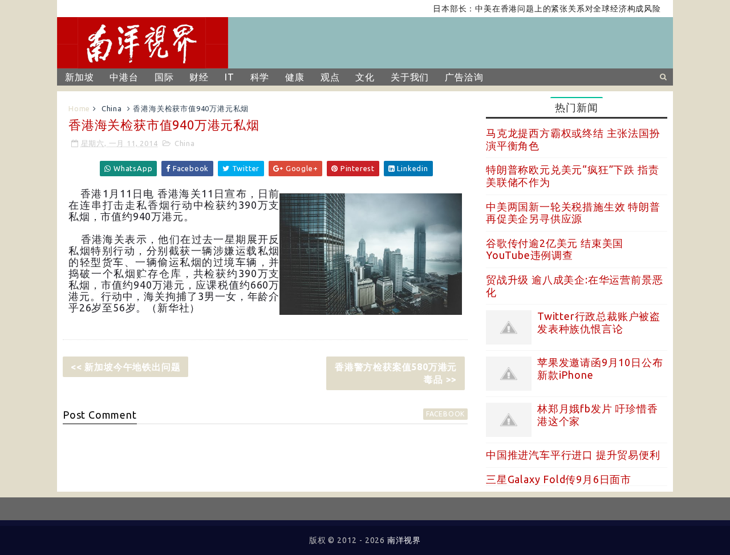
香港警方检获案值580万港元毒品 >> (396, 373)
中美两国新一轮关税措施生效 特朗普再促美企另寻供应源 (573, 213)
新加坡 (79, 77)
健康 (295, 77)
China (112, 108)
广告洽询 (464, 77)
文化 (365, 77)
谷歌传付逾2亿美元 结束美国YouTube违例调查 (554, 249)
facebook (445, 414)
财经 (199, 77)
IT (229, 77)
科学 (260, 77)
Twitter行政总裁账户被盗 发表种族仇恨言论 (598, 322)
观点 (330, 77)
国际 (164, 77)
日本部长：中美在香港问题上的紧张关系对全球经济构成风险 (538, 8)
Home (79, 108)
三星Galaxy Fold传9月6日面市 (558, 479)
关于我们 (410, 77)
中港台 (124, 77)
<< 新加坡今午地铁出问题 (125, 367)
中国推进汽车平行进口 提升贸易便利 (573, 454)
